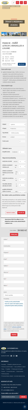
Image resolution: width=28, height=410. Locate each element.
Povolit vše (21, 213)
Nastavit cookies (10, 213)
